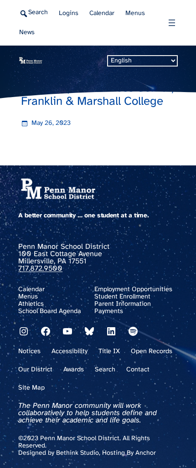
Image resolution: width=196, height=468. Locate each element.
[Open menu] (171, 22)
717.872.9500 (40, 269)
